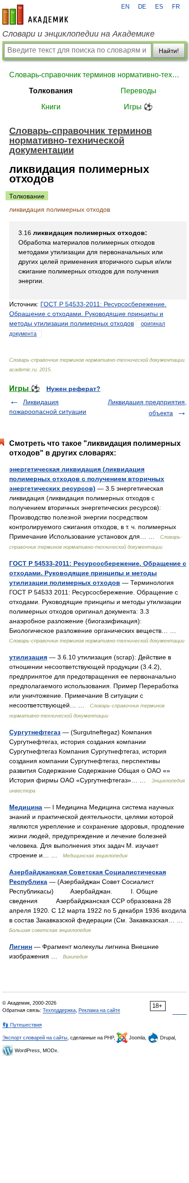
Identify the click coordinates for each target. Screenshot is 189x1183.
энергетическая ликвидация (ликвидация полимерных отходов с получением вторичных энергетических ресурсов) (86, 479)
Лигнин (20, 946)
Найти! (169, 50)
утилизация (28, 657)
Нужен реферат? (73, 388)
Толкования (50, 91)
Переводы (138, 91)
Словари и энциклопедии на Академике (78, 33)
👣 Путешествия (22, 1025)
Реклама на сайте (99, 1010)
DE (142, 7)
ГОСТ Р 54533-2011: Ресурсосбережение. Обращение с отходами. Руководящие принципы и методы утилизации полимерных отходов (88, 313)
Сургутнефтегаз (35, 732)
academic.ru (35, 15)
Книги (51, 107)
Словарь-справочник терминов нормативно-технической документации (94, 75)
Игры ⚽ (138, 107)
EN (125, 7)
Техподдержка (59, 1010)
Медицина (25, 807)
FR (176, 7)
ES (159, 7)
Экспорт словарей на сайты (34, 1037)
